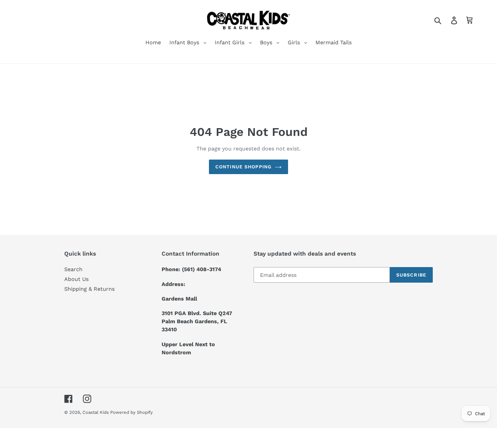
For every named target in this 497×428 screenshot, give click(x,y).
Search (73, 269)
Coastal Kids (96, 412)
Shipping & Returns (89, 289)
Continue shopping (243, 166)
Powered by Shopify (131, 412)
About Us (76, 279)
